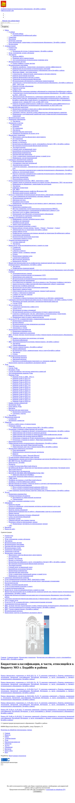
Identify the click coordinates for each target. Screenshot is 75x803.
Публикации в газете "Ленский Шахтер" (26, 455)
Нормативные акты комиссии (22, 277)
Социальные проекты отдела (22, 238)
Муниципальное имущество (21, 198)
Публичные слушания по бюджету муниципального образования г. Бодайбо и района (41, 431)
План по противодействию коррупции (25, 110)
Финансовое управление (17, 135)
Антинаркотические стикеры (22, 273)
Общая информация (19, 345)
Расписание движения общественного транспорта (25, 476)
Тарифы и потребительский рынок (20, 217)
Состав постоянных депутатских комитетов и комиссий (27, 371)
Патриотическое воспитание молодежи (25, 236)
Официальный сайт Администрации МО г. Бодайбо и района (33, 427)
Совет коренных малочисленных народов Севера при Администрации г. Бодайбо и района (39, 490)
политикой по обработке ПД (55, 789)
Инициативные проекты (20, 179)
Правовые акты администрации (23, 58)
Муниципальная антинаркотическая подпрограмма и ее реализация (35, 278)
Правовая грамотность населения (23, 333)
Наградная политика (15, 441)
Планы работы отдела (19, 231)
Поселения (12, 39)
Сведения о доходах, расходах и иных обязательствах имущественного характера (39, 112)
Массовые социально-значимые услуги (22, 501)
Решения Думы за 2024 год (21, 398)
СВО (10, 525)
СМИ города (13, 478)
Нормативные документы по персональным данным (30, 524)
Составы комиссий (18, 242)
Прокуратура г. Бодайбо (17, 462)
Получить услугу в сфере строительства (25, 212)
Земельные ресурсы (19, 200)
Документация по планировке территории (26, 215)
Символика (12, 37)
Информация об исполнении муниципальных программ (31, 68)
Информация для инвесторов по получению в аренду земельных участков (37, 203)
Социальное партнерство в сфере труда (25, 307)
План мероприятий (18, 450)
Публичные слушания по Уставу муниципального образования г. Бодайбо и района (40, 438)
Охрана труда (16, 308)
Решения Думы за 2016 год (21, 384)
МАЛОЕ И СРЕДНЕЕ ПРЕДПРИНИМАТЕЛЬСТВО (26, 473)
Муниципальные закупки (17, 61)
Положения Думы (15, 405)
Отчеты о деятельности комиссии (23, 293)
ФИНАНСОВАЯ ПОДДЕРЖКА (23, 475)
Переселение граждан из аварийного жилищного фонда (27, 363)
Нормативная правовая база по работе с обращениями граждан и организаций (35, 511)
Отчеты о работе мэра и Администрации (22, 424)
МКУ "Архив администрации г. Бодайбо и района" (26, 347)
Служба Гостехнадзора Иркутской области (23, 466)
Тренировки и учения (19, 328)
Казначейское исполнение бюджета (24, 151)
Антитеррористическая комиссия (20, 329)
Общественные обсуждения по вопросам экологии (29, 433)
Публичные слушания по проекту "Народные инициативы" (32, 440)
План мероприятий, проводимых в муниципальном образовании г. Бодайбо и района (37, 42)
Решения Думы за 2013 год (21, 378)
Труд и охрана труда (15, 305)
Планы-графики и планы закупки (23, 63)
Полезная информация (20, 340)
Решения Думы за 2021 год (21, 392)
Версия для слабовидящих (11, 20)
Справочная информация (20, 257)
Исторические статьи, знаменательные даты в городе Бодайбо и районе (36, 350)
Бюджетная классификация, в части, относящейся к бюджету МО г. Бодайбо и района (41, 144)
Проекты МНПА (18, 56)
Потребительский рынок (20, 222)
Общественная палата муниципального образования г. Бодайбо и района (33, 443)
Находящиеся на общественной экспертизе (26, 497)
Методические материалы (21, 259)
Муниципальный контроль (18, 356)
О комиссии (16, 247)
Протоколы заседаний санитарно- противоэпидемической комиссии (35, 301)
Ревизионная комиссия (12, 417)
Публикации (16, 249)
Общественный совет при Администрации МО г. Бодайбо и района (35, 447)
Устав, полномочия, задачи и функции (21, 53)
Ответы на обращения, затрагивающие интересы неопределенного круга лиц (34, 506)
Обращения (8, 503)
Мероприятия (17, 124)
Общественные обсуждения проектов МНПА (27, 436)
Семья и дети (16, 89)
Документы (12, 54)
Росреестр (12, 464)
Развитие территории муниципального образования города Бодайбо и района (38, 70)
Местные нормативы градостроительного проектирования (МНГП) (35, 208)
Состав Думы (13, 368)
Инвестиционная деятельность (22, 161)
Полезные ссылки (15, 518)
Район (7, 30)
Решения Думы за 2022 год (21, 394)
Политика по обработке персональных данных (16, 730)
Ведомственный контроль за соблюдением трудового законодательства (36, 312)
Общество (8, 422)
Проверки (15, 126)
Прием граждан (14, 513)
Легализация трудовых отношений (24, 310)
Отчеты (15, 254)
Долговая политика (18, 147)
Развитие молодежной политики (23, 75)
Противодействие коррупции (18, 107)
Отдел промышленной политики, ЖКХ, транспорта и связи (29, 180)
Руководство (13, 47)
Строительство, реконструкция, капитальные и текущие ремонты (34, 74)
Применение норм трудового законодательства (28, 317)
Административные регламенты (19, 496)
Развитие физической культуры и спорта (25, 77)
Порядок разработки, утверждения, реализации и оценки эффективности (36, 67)
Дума (6, 364)
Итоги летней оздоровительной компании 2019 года (29, 489)
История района (17, 33)
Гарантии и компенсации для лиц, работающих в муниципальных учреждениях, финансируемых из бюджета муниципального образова (39, 314)
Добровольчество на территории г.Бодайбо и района (29, 229)
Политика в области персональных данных (23, 522)
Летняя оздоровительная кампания (20, 485)
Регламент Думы (14, 370)
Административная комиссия (18, 240)
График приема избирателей (18, 403)
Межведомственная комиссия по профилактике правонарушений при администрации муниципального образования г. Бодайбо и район (37, 263)
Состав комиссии (18, 296)
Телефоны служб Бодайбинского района (22, 482)
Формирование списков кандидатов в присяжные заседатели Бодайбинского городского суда (40, 459)
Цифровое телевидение (20, 187)
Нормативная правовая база (21, 152)
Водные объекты (18, 322)
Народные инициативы (20, 177)
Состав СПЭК (17, 303)
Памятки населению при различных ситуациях (28, 338)
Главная (3, 657)
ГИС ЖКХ (16, 189)
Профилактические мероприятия (23, 280)
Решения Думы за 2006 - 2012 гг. (23, 377)
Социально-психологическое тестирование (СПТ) (29, 275)
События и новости (19, 250)
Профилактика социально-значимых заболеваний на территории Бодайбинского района (41, 91)
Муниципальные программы (18, 65)
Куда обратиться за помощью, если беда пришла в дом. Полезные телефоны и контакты (41, 282)
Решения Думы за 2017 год (21, 385)
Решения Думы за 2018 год (21, 387)
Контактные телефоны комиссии (23, 286)
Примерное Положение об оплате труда (25, 133)
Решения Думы (14, 375)
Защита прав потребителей (21, 224)
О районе (12, 32)
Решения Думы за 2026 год (21, 401)
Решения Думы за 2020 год (21, 391)
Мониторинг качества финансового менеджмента (29, 137)
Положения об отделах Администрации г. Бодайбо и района (32, 51)
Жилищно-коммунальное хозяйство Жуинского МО (29, 191)
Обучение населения (19, 326)
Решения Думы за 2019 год (21, 389)
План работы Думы (15, 406)
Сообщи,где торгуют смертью (22, 294)
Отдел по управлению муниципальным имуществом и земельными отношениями (36, 194)
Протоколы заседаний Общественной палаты (27, 445)
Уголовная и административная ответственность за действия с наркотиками (37, 298)
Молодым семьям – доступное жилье (24, 72)
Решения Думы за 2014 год (21, 380)
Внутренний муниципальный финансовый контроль (30, 145)
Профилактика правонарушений (23, 268)
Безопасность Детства (19, 261)
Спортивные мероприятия (21, 235)
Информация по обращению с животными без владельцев (31, 184)
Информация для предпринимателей (24, 158)
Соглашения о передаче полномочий (24, 163)
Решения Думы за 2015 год (21, 382)
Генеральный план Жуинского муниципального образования (32, 214)
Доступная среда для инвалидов (19, 471)
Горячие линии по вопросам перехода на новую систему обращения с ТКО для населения (42, 182)
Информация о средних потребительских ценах (28, 219)
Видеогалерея (13, 44)
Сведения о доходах (19, 413)
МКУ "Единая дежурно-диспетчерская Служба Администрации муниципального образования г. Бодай (39, 605)
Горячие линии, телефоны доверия (24, 252)
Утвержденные (17, 499)
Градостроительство (15, 205)
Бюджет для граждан (19, 140)
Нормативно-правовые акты (21, 207)
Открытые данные (15, 426)
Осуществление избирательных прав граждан (24, 457)
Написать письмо (14, 504)
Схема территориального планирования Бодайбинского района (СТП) (35, 210)
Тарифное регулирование (20, 221)
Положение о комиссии (16, 420)
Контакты (12, 408)
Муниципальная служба (17, 117)
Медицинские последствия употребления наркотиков (30, 287)
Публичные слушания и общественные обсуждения (26, 429)
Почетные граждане (15, 40)
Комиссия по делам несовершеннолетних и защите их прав (28, 245)
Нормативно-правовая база (21, 412)
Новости (11, 366)
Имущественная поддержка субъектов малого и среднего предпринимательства (35, 483)
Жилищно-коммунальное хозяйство (24, 193)
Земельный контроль (19, 359)
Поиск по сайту (10, 529)
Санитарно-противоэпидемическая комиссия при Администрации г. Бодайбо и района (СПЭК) (40, 300)
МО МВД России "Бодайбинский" (20, 461)
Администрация (10, 46)
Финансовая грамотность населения (21, 448)
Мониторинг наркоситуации (22, 289)
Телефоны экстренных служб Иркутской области (25, 480)
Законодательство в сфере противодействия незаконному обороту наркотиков (38, 284)
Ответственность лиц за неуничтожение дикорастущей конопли (33, 291)
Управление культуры (16, 123)
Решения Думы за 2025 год (21, 399)
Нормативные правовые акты (22, 256)
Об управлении (17, 128)
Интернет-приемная (15, 508)
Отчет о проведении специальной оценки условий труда (31, 156)
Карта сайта (9, 750)
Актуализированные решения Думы (21, 373)
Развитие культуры (18, 88)
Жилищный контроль (19, 357)
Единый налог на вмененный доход (24, 149)
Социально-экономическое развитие (21, 159)
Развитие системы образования (22, 86)
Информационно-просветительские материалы (28, 452)
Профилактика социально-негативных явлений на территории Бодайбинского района (41, 233)
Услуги (7, 492)
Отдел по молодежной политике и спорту (23, 226)
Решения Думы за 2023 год (21, 396)
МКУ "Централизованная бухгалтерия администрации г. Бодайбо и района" (34, 342)
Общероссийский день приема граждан (22, 520)
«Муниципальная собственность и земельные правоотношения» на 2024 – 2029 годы (40, 96)
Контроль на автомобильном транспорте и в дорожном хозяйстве (34, 361)
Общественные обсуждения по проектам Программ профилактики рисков (37, 434)
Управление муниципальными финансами (26, 79)
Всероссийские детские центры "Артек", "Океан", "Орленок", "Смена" (36, 228)
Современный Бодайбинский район (24, 35)
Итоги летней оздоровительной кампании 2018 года (29, 487)
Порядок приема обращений (18, 510)
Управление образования (17, 119)
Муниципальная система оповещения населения (28, 324)
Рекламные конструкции (20, 201)
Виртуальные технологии (17, 756)
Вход (6, 752)
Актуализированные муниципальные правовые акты (30, 60)
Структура (12, 49)
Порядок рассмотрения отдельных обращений (24, 515)
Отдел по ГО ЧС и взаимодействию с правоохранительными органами (32, 319)
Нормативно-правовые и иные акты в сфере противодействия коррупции (37, 109)
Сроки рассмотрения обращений (19, 517)
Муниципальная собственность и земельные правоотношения (33, 81)
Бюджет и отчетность (19, 142)
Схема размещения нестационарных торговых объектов (31, 196)
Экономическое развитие (20, 165)
